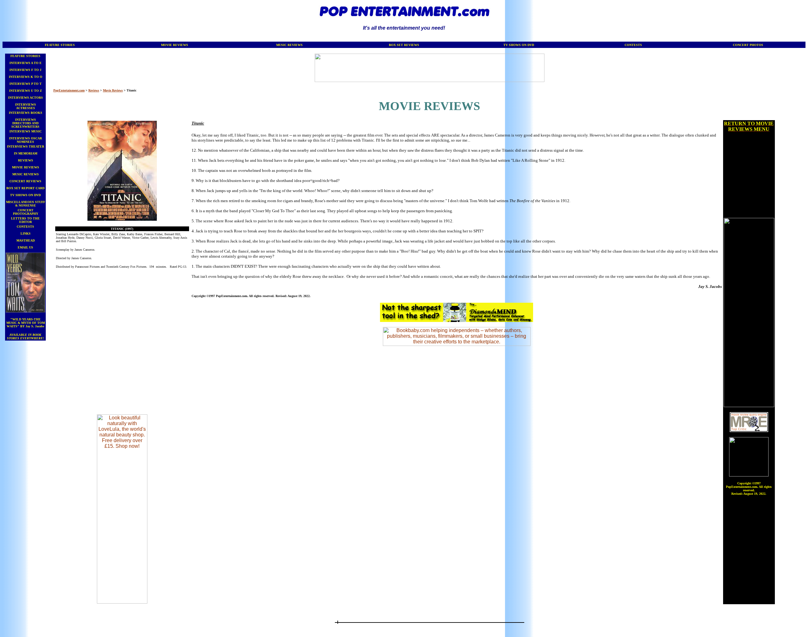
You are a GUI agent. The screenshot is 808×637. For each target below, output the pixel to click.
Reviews (93, 90)
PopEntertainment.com (69, 90)
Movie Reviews (113, 90)
